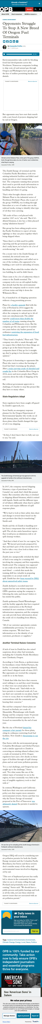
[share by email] (4, 41)
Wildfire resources (31, 14)
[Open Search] (35, 9)
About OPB (5, 14)
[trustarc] (36, 1021)
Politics (34, 942)
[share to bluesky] (10, 41)
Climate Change (9, 942)
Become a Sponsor (32, 81)
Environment (30, 940)
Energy (17, 942)
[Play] (4, 54)
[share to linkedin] (14, 41)
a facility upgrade (18, 305)
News (28, 942)
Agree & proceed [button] (23, 1016)
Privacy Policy (6, 1021)
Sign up (35, 931)
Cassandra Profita (16, 46)
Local (23, 942)
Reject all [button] (35, 1016)
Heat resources (17, 14)
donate (29, 9)
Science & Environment (16, 940)
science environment (9, 19)
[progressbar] (19, 54)
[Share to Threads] (17, 41)
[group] (21, 54)
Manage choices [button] (9, 1016)
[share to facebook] (7, 41)
